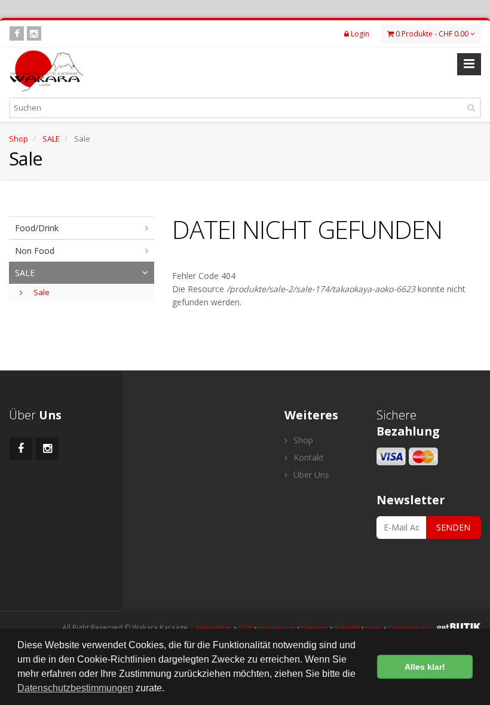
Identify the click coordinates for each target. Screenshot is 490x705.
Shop (18, 138)
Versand (315, 627)
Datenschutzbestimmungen (75, 688)
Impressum (277, 627)
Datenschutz (408, 627)
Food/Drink (37, 228)
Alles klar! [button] (425, 667)
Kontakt (307, 457)
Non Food (34, 250)
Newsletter (214, 627)
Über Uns (310, 474)
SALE (51, 138)
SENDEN (453, 527)
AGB (245, 627)
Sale (41, 292)
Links (374, 627)
